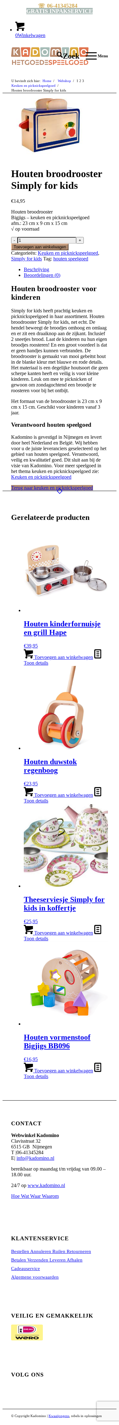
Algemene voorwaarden (35, 1277)
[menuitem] (64, 56)
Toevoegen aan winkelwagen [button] (63, 657)
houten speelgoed (70, 258)
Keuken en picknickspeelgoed (68, 253)
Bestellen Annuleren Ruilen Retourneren (51, 1251)
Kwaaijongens (59, 1416)
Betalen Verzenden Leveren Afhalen (47, 1259)
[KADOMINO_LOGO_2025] (50, 56)
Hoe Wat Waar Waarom (35, 1196)
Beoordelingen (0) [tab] (42, 275)
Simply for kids (26, 258)
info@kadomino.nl (35, 1158)
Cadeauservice (25, 1268)
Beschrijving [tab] (36, 269)
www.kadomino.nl (46, 1185)
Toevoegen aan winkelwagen (40, 247)
